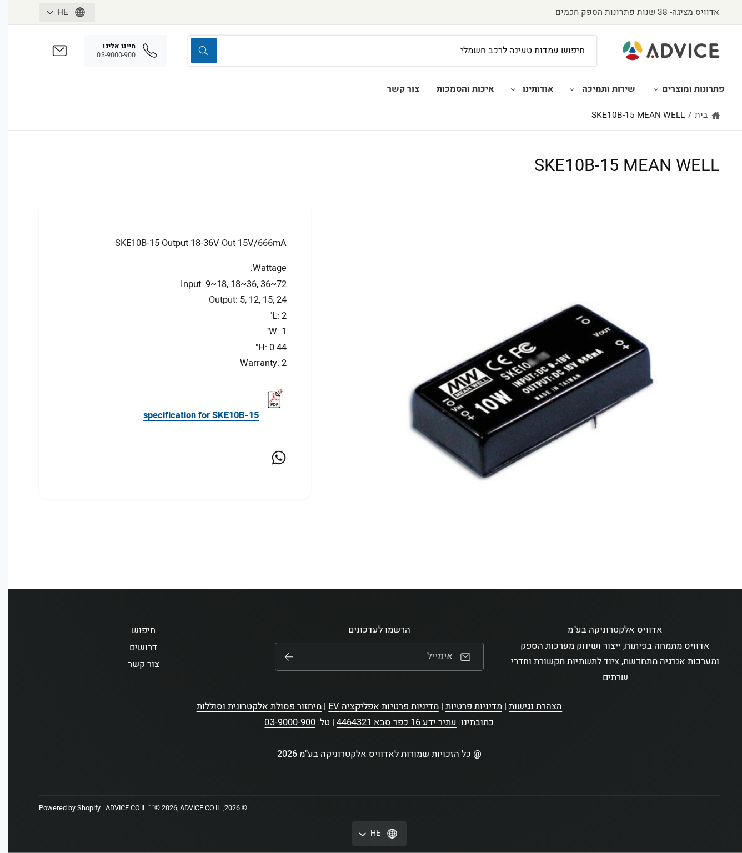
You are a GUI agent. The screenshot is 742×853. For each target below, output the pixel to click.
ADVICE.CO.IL (126, 808)
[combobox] (392, 51)
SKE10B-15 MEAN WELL (638, 115)
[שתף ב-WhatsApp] (279, 457)
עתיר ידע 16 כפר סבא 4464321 (397, 722)
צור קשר (403, 89)
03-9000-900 (289, 722)
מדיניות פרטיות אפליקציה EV (383, 706)
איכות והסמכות (465, 89)
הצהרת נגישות (535, 706)
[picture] (274, 415)
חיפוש (144, 630)
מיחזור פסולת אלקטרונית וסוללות (259, 706)
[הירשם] (288, 657)
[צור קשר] (60, 51)
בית (701, 115)
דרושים (143, 647)
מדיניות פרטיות (473, 706)
